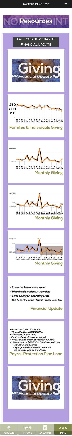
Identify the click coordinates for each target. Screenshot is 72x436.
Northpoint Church (36, 4)
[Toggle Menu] (65, 4)
